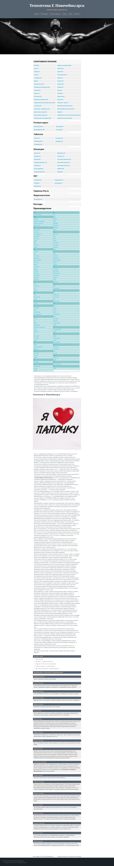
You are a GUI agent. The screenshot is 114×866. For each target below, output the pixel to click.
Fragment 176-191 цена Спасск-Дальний (46, 663)
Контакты (77, 14)
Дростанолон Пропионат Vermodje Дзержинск (47, 668)
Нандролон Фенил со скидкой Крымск (45, 666)
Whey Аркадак (39, 659)
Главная (37, 14)
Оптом (70, 14)
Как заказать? (44, 14)
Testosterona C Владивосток (54, 535)
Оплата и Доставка (55, 14)
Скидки (64, 14)
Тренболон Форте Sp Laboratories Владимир (69, 856)
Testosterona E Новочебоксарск (57, 5)
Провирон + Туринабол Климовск (44, 661)
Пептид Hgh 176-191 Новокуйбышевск (43, 856)
